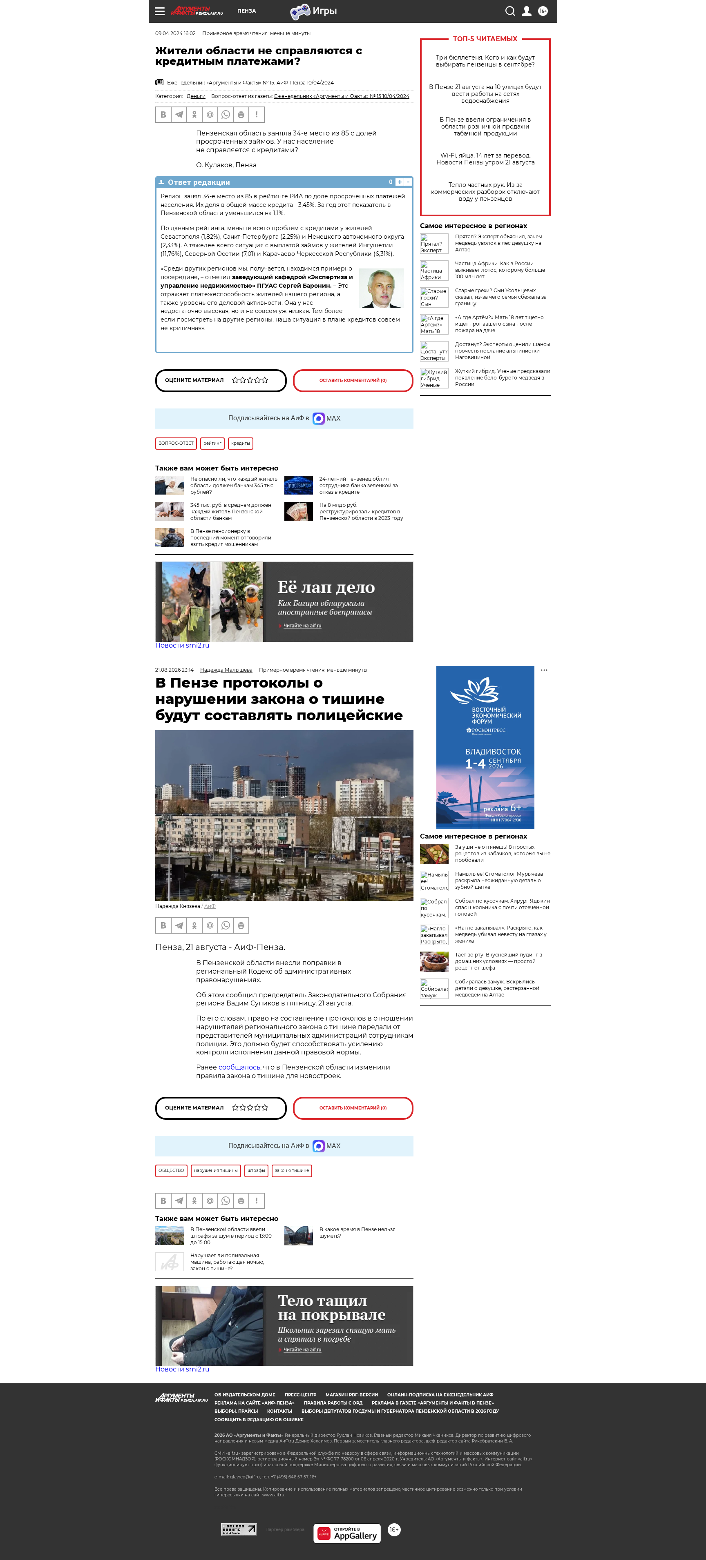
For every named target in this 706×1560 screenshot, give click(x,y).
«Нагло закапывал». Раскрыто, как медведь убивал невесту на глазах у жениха (501, 934)
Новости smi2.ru (182, 645)
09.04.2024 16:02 (175, 33)
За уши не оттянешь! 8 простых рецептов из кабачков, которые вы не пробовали (502, 853)
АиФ (210, 906)
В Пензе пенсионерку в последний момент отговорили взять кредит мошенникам (230, 537)
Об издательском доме (244, 1395)
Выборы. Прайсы (236, 1411)
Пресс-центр (300, 1395)
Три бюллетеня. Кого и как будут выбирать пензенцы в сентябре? (485, 61)
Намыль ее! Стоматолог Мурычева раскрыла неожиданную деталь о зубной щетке (499, 880)
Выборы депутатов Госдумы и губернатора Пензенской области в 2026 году (400, 1411)
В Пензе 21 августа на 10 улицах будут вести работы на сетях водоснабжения (485, 94)
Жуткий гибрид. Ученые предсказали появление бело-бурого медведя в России (502, 377)
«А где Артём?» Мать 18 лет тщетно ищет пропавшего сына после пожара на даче (499, 323)
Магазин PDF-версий (352, 1395)
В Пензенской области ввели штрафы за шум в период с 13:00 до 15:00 (231, 1235)
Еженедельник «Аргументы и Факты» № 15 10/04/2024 (341, 96)
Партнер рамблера (285, 1529)
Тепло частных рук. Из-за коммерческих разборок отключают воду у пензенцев (485, 192)
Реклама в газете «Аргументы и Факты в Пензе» (433, 1403)
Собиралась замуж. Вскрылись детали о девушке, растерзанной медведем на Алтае (497, 988)
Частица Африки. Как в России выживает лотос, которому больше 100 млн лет (500, 270)
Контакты (279, 1411)
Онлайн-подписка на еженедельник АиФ (440, 1395)
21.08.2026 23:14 (174, 670)
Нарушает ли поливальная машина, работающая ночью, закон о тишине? (227, 1262)
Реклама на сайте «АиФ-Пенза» (254, 1403)
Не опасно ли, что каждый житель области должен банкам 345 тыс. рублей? (233, 485)
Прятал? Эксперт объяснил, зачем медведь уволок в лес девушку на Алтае (498, 243)
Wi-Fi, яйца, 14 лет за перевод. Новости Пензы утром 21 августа (485, 159)
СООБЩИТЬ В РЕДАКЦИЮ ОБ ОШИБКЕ (259, 1419)
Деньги (196, 96)
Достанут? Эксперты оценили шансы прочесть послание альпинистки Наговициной (502, 350)
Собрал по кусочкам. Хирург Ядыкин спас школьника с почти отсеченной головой (502, 907)
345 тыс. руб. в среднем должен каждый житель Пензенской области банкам (230, 511)
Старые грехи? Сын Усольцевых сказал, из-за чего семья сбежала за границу (501, 296)
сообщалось (239, 1067)
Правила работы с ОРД (333, 1403)
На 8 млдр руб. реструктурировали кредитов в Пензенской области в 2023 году (361, 511)
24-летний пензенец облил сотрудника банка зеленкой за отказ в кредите (358, 485)
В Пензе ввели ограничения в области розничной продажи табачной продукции (485, 126)
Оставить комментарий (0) (353, 380)
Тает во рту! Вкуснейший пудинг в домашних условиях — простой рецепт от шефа (498, 961)
